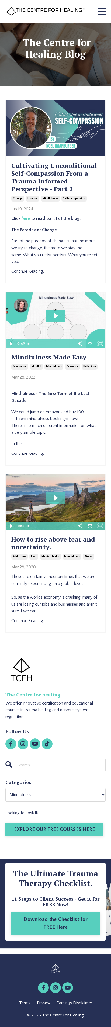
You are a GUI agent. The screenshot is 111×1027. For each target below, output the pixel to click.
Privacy (43, 1003)
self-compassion (74, 198)
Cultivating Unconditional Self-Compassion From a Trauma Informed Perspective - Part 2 (54, 177)
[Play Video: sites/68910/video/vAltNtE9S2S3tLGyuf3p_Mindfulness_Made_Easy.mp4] (55, 316)
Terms (24, 1003)
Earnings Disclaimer (74, 1003)
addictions (19, 556)
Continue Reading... (28, 271)
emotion (32, 198)
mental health (50, 556)
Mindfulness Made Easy (48, 357)
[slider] (50, 343)
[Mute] (80, 343)
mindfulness (50, 198)
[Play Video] (11, 343)
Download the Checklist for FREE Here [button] (55, 923)
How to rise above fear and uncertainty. (53, 543)
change (18, 198)
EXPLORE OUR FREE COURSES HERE (54, 829)
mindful (36, 366)
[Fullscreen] (100, 343)
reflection (89, 366)
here (26, 218)
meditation (20, 366)
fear (34, 556)
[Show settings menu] (90, 343)
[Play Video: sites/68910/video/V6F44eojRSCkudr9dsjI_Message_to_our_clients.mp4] (55, 498)
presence (72, 366)
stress (88, 556)
